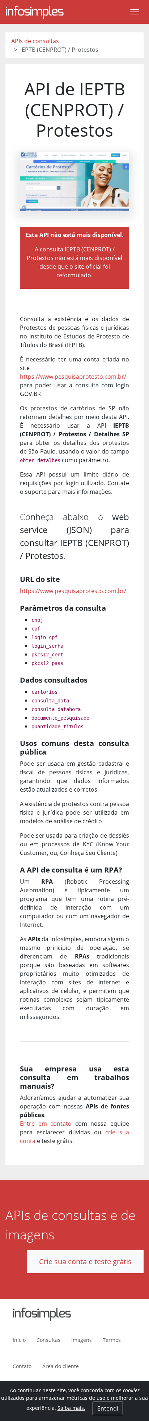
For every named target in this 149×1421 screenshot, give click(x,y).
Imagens (81, 1339)
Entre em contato (46, 1124)
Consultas (48, 1339)
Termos (112, 1339)
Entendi (107, 1408)
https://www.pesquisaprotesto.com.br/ (73, 377)
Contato (22, 1366)
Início (19, 1339)
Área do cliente (60, 1366)
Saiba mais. (71, 1407)
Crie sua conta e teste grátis (85, 1261)
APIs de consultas (35, 41)
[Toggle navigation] (134, 12)
